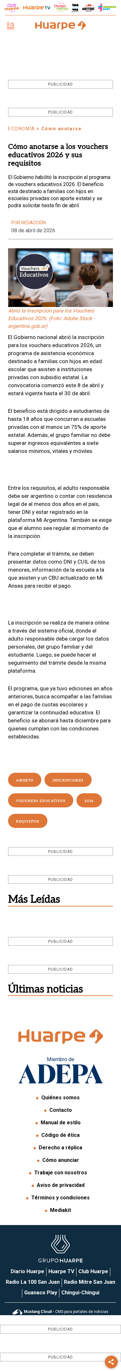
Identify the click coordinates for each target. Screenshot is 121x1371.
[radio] (88, 8)
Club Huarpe (93, 1271)
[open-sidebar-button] (10, 26)
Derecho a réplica (60, 1148)
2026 (89, 801)
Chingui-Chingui (80, 1293)
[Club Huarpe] (12, 7)
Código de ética (60, 1135)
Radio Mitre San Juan (89, 1282)
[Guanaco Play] (107, 7)
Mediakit (60, 1210)
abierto (24, 780)
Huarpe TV (61, 1271)
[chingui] (61, 7)
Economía (21, 128)
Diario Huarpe (27, 1271)
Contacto (60, 1110)
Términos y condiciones (60, 1198)
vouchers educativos (40, 801)
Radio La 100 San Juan (33, 1282)
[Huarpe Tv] (36, 7)
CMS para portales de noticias (66, 1311)
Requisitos (27, 821)
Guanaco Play (40, 1293)
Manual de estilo (61, 1123)
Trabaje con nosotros (60, 1173)
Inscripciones (68, 780)
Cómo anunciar (60, 1160)
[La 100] (75, 7)
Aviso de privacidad (61, 1185)
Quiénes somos (60, 1097)
